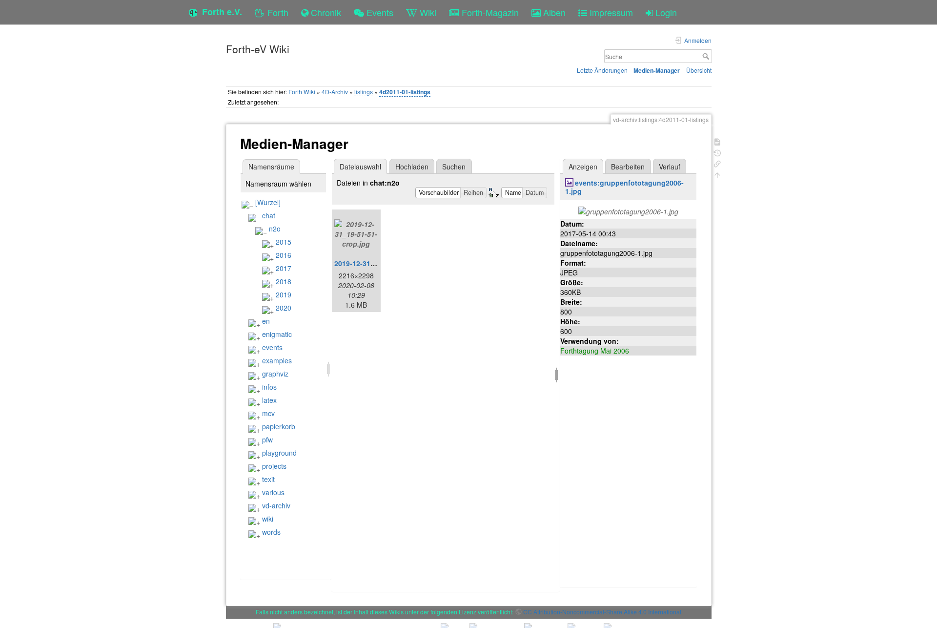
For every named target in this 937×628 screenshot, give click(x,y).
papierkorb (278, 426)
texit (268, 479)
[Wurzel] (268, 202)
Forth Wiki (301, 91)
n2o (275, 228)
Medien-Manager (656, 70)
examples (277, 360)
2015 (283, 242)
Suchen (454, 166)
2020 (283, 308)
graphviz (275, 373)
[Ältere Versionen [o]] (717, 152)
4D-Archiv (335, 91)
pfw (267, 439)
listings (363, 91)
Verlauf (669, 166)
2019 (283, 294)
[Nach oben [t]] (717, 174)
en (266, 321)
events (272, 347)
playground (279, 453)
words (271, 532)
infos (269, 387)
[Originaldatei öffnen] (628, 210)
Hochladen (411, 166)
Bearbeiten (628, 166)
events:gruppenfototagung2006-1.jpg (624, 187)
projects (274, 466)
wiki (267, 518)
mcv (268, 413)
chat (268, 215)
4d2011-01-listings (404, 91)
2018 (283, 281)
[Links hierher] (717, 162)
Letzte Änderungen (602, 70)
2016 (283, 255)
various (273, 492)
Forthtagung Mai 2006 (594, 351)
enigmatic (277, 334)
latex (269, 400)
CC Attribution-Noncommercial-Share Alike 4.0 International (602, 611)
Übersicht (699, 70)
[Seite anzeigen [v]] (717, 141)
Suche (707, 56)
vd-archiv (276, 505)
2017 (283, 268)
